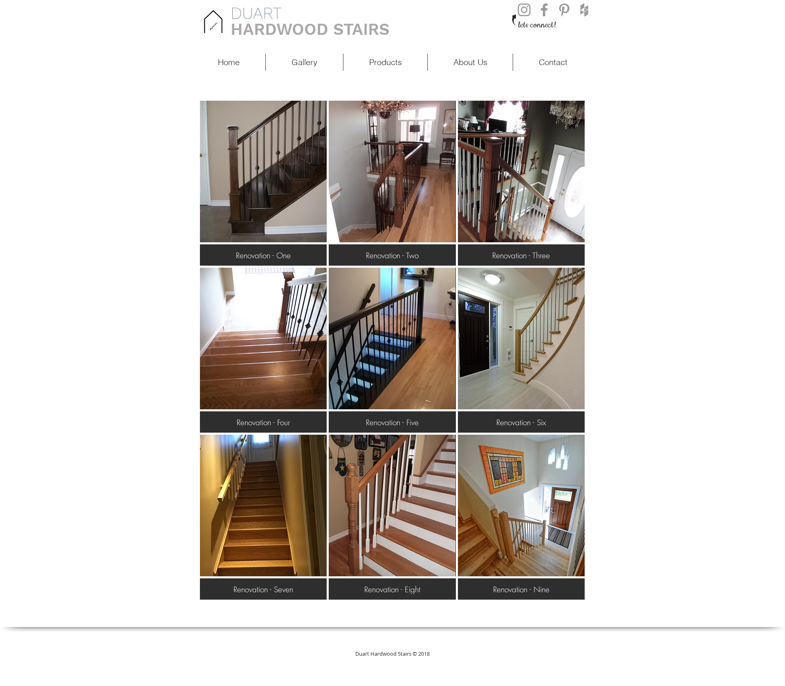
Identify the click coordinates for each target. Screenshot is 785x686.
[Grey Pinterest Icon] (564, 9)
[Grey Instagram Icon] (524, 9)
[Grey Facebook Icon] (544, 9)
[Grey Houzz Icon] (584, 9)
